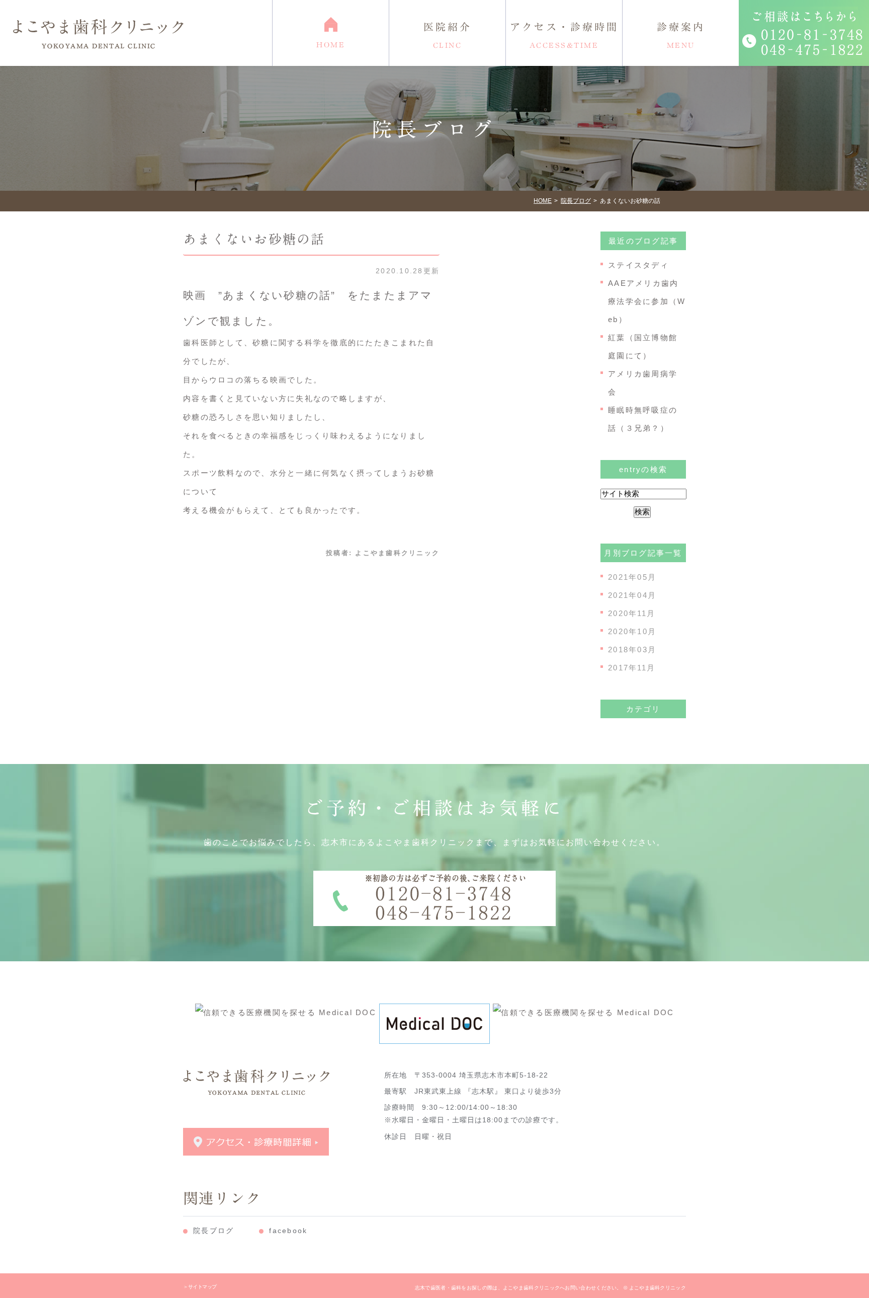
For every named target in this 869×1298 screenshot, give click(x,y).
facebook (288, 1231)
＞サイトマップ (200, 1286)
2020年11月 (631, 613)
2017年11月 (631, 667)
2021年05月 (632, 577)
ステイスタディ (638, 265)
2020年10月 (632, 631)
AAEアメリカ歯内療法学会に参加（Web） (646, 301)
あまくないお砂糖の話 (254, 239)
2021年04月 (632, 595)
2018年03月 (632, 649)
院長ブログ (213, 1231)
